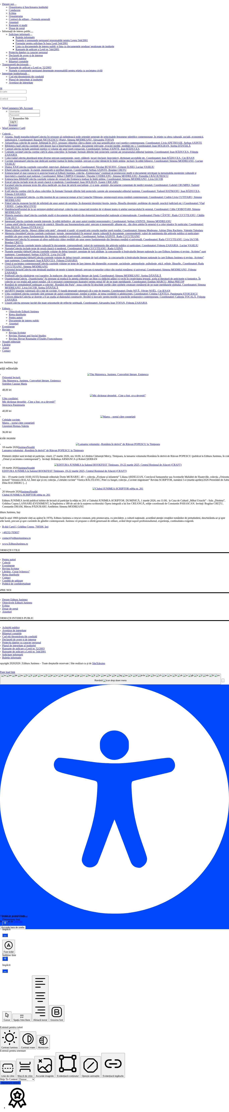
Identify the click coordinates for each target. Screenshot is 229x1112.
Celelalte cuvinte (11, 419)
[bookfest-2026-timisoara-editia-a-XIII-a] (118, 464)
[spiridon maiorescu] (118, 374)
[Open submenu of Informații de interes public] (32, 32)
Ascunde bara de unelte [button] (12, 927)
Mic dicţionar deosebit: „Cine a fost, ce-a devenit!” (29, 401)
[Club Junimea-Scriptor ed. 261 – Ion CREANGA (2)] (118, 488)
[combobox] (110, 679)
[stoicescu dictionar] (118, 395)
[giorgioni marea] (117, 416)
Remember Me (20, 118)
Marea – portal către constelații (18, 422)
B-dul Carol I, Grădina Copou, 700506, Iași (25, 526)
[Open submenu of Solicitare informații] (31, 35)
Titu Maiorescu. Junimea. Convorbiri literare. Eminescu (31, 380)
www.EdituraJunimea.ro (15, 543)
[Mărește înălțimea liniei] (5, 959)
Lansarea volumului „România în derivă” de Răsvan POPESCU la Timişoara (43, 450)
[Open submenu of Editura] (11, 309)
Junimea (22, 447)
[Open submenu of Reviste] (11, 330)
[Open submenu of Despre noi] (15, 5)
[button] (223, 680)
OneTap (18, 921)
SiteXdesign (98, 663)
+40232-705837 (10, 532)
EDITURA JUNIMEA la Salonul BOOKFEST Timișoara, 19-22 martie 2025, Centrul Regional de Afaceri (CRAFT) (64, 471)
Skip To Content (9, 1079)
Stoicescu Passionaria (13, 404)
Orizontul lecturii (11, 377)
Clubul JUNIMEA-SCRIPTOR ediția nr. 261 (26, 494)
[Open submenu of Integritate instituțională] (28, 74)
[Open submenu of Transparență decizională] (29, 65)
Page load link (7, 672)
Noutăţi (31, 447)
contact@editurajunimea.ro (16, 538)
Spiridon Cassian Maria (14, 383)
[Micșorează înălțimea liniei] (5, 971)
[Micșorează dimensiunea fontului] (5, 935)
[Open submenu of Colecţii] (11, 134)
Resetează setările (10, 1082)
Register (13, 125)
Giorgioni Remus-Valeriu (15, 426)
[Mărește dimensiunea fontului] (5, 923)
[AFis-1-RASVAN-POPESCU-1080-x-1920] (118, 444)
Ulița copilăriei (10, 398)
